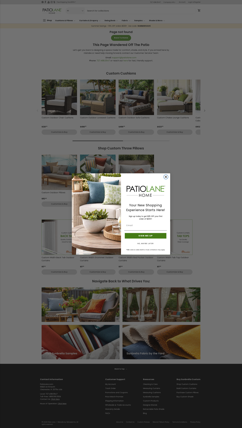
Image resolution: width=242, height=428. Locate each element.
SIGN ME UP (146, 235)
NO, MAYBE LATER (146, 243)
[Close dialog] (166, 177)
